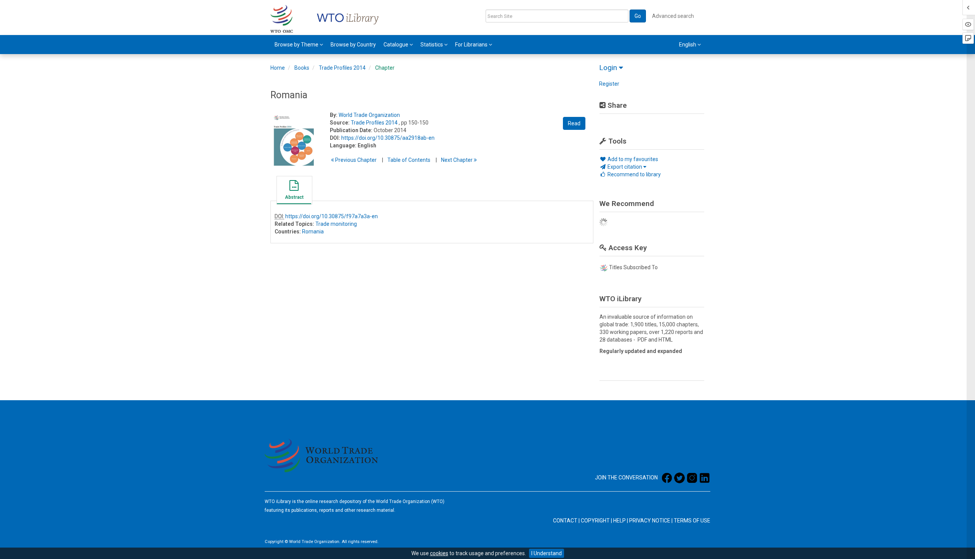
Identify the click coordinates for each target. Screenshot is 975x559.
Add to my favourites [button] (632, 159)
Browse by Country (353, 45)
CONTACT (565, 520)
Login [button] (609, 67)
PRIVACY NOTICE (649, 520)
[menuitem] (299, 44)
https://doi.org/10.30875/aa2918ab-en (388, 138)
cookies (439, 553)
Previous (355, 160)
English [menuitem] (688, 45)
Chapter (385, 68)
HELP (619, 520)
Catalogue (396, 45)
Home (277, 68)
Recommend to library (633, 174)
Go (638, 16)
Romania (313, 231)
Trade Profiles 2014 (342, 68)
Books (301, 68)
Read (574, 123)
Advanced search (673, 16)
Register (609, 84)
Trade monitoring (336, 224)
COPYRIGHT (595, 520)
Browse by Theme (297, 45)
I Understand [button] (546, 553)
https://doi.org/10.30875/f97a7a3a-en (331, 216)
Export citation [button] (624, 167)
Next (457, 160)
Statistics (432, 45)
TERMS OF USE (692, 520)
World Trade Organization (369, 115)
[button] (294, 191)
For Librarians (472, 45)
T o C (408, 160)
